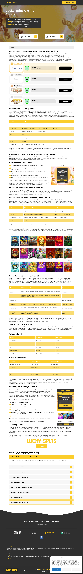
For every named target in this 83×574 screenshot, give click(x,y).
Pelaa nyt (65, 68)
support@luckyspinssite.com (13, 560)
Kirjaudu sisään (69, 2)
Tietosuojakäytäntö (66, 571)
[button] (80, 557)
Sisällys (12, 47)
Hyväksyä (56, 569)
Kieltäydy (66, 569)
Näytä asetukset (76, 569)
